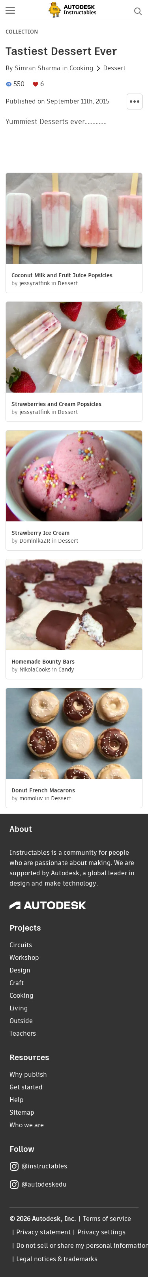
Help (16, 1099)
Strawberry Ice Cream (40, 533)
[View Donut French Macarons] (74, 734)
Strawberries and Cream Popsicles (56, 404)
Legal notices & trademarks (56, 1259)
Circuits (20, 945)
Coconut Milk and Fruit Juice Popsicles (61, 275)
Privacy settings (101, 1232)
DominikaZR (34, 541)
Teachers (22, 1033)
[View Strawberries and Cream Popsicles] (74, 348)
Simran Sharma (37, 68)
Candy (66, 669)
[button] (10, 11)
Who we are (26, 1125)
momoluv (31, 798)
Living (18, 1008)
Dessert (114, 68)
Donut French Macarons (43, 790)
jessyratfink (34, 283)
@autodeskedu (44, 1184)
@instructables (44, 1166)
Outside (21, 1020)
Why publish (28, 1074)
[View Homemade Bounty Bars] (74, 605)
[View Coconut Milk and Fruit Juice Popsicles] (74, 219)
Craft (16, 982)
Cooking (81, 68)
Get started (26, 1087)
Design (19, 970)
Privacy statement (43, 1232)
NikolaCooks (35, 669)
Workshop (24, 957)
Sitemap (21, 1112)
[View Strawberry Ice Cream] (74, 477)
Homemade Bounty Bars (43, 662)
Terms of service (107, 1218)
